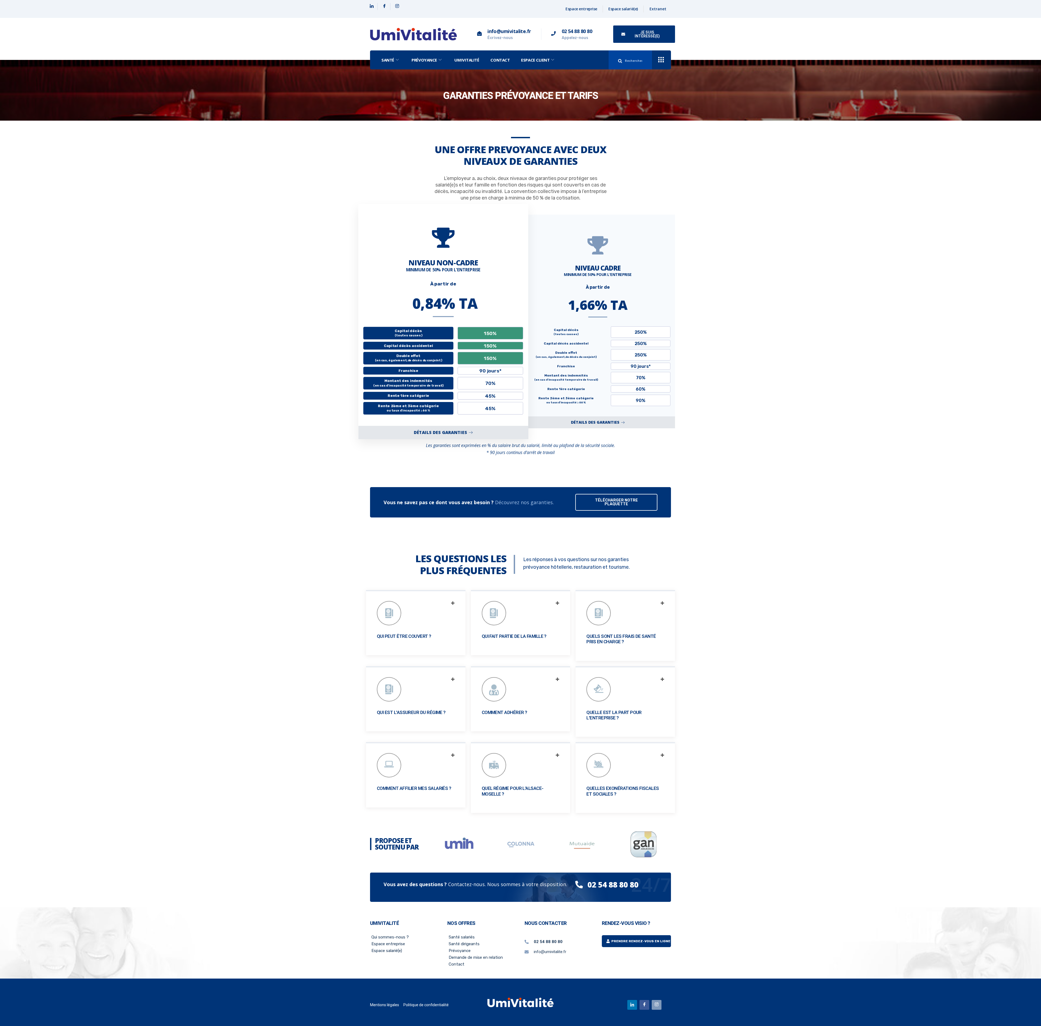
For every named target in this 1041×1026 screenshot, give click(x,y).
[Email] (656, 1005)
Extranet (658, 8)
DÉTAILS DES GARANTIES (440, 432)
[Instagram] (397, 6)
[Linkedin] (372, 6)
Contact (500, 60)
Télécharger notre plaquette (616, 502)
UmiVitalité (466, 60)
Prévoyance (424, 60)
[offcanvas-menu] (661, 60)
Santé (387, 60)
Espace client (535, 60)
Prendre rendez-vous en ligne (640, 941)
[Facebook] (384, 6)
